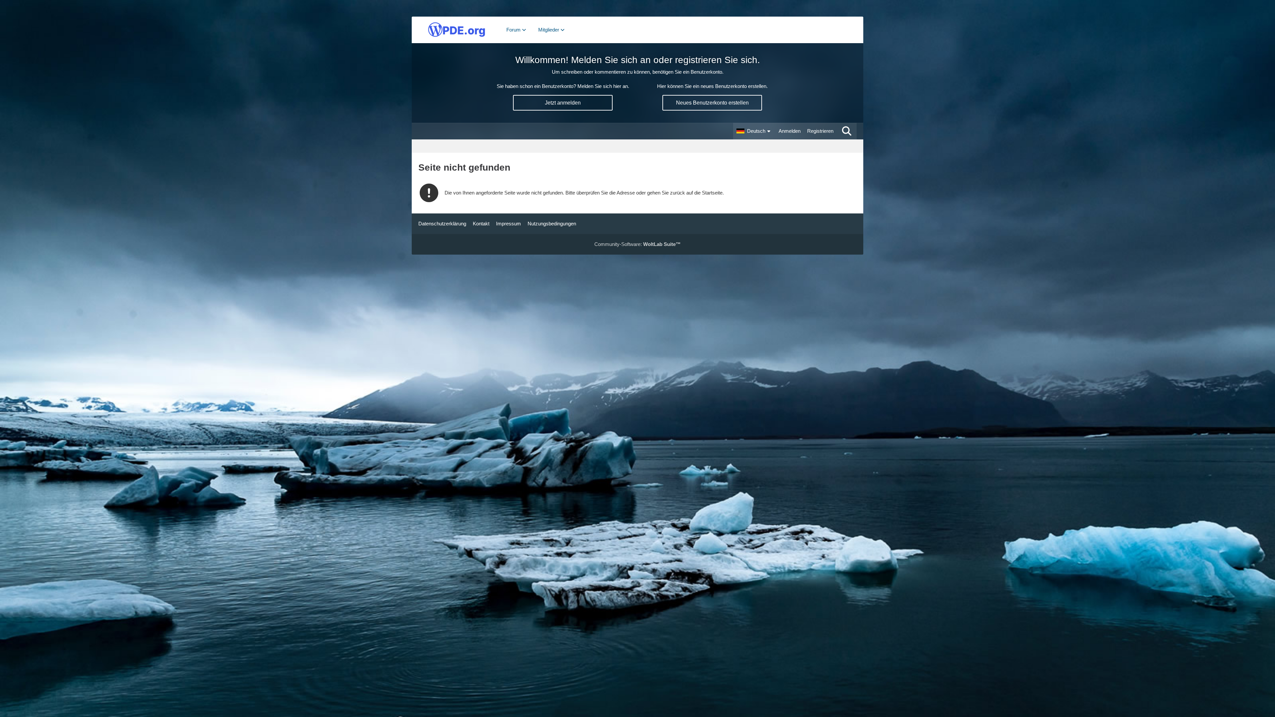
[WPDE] (456, 30)
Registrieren (820, 131)
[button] (754, 131)
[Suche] (847, 131)
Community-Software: (637, 244)
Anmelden (790, 131)
